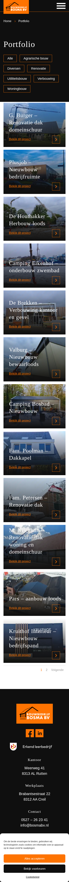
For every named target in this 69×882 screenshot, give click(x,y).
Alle (10, 58)
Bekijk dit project (20, 139)
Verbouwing (46, 78)
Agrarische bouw (36, 58)
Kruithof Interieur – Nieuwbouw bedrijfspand (32, 638)
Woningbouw (16, 89)
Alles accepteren (34, 858)
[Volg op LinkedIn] (39, 733)
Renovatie (38, 68)
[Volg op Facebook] (30, 733)
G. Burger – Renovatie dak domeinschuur (26, 122)
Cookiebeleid (32, 877)
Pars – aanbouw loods (35, 598)
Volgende (57, 669)
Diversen (13, 68)
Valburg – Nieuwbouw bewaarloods (24, 357)
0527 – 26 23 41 (34, 820)
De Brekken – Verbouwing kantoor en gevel (33, 310)
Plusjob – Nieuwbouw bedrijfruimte (24, 169)
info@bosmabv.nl (34, 825)
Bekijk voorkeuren (34, 868)
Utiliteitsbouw (17, 78)
